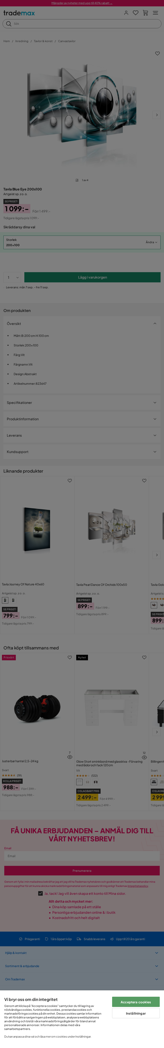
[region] (82, 1019)
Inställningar (136, 1013)
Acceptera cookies (136, 1002)
